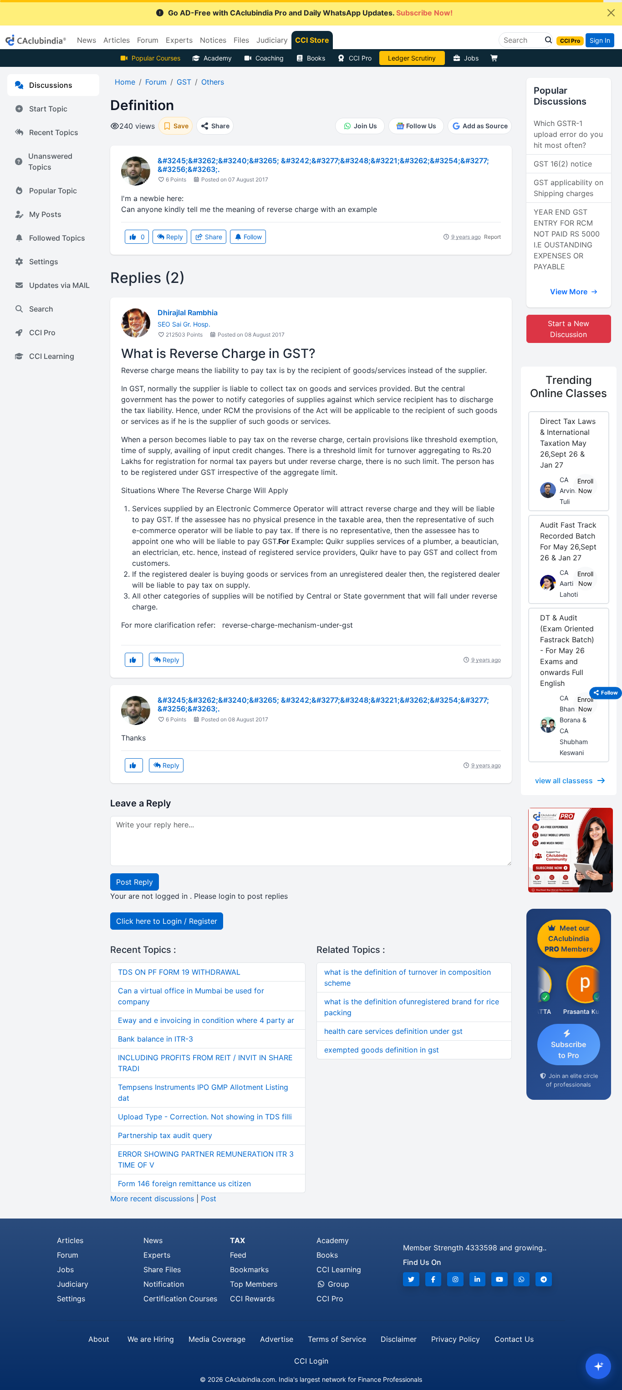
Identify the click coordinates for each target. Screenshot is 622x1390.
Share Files (162, 1269)
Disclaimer (399, 1339)
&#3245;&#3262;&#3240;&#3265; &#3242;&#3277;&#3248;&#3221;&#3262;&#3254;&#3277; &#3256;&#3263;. (323, 165)
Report (492, 236)
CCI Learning (51, 356)
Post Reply (134, 881)
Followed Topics (57, 237)
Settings (43, 261)
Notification (163, 1284)
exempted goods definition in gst (381, 1049)
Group (337, 1284)
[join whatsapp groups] (522, 1279)
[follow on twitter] (411, 1279)
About (98, 1339)
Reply (173, 237)
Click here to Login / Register (166, 921)
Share (212, 237)
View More (569, 291)
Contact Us (514, 1339)
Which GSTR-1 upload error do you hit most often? (568, 134)
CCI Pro (360, 58)
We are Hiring (150, 1339)
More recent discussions (152, 1198)
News (153, 1240)
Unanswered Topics (50, 161)
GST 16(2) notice (563, 163)
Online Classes (568, 386)
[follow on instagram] (455, 1279)
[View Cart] (496, 58)
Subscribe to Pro (568, 1050)
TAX (237, 1240)
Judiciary (72, 1284)
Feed (238, 1254)
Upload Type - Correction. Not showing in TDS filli (205, 1116)
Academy (218, 58)
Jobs (471, 58)
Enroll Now (585, 485)
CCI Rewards (252, 1298)
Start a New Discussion (568, 329)
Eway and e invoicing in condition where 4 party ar (206, 1020)
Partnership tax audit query (165, 1135)
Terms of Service (337, 1339)
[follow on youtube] (499, 1279)
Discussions (50, 85)
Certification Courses (180, 1298)
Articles (70, 1240)
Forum (67, 1254)
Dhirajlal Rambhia (188, 312)
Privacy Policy (455, 1339)
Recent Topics (53, 132)
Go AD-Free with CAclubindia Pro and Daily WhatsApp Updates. (310, 12)
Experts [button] (179, 40)
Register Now (412, 58)
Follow (252, 237)
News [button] (86, 40)
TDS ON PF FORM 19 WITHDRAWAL (179, 972)
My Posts (45, 214)
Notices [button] (213, 40)
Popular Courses (156, 58)
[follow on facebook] (433, 1279)
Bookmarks (249, 1269)
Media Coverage (217, 1339)
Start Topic (48, 108)
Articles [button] (116, 40)
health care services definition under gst (393, 1031)
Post (208, 1198)
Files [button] (241, 40)
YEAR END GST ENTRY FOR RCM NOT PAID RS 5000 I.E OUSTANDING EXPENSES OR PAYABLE (567, 239)
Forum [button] (147, 40)
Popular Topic (53, 190)
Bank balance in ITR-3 (155, 1038)
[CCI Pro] (568, 850)
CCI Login (311, 1360)
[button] (546, 40)
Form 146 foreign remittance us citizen (184, 1183)
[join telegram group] (543, 1279)
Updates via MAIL (59, 285)
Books (316, 58)
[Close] (611, 12)
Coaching (269, 58)
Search (41, 308)
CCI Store (312, 40)
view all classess (564, 780)
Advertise (276, 1339)
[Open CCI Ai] (598, 1366)
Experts (156, 1254)
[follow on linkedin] (477, 1279)
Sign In (600, 40)
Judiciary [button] (272, 40)
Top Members (253, 1284)
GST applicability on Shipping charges (568, 188)
